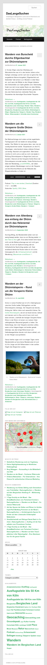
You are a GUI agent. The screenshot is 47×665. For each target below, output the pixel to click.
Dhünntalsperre (35, 110)
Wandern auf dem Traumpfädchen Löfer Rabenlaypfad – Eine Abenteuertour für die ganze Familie (23, 534)
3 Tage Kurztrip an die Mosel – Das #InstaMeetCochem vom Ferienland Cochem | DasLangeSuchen (23, 499)
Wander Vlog (30, 112)
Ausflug (25, 586)
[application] (23, 177)
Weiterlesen (10, 99)
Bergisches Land (10, 106)
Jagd (21, 622)
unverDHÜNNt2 (25, 164)
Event (8, 610)
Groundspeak (13, 621)
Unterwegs (20, 106)
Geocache (20, 612)
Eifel (39, 607)
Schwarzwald (29, 632)
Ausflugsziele (21, 101)
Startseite (9, 39)
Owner (37, 629)
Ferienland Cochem (33, 610)
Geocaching (16, 617)
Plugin (38, 447)
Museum (15, 629)
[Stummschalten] (32, 177)
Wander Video (29, 106)
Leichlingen (22, 625)
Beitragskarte (28, 39)
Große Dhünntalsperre (12, 313)
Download (29, 183)
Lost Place (32, 624)
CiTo (29, 607)
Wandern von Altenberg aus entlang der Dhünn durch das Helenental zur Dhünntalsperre (18, 221)
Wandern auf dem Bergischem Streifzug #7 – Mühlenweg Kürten (24, 492)
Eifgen (7, 112)
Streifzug (19, 636)
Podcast (18, 39)
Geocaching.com (32, 617)
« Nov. (12, 569)
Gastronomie (11, 613)
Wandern (37, 106)
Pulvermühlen (36, 270)
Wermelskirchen (30, 399)
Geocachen (28, 613)
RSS (20, 188)
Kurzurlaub (11, 625)
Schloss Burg (19, 632)
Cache (26, 607)
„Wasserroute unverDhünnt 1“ (22, 254)
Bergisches (9, 110)
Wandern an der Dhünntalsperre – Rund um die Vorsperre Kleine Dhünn (19, 289)
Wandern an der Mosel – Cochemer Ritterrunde (23, 474)
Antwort (31, 206)
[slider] (37, 177)
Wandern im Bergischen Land (28, 272)
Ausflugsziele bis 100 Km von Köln (24, 599)
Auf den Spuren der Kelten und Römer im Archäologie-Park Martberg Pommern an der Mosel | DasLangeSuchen (24, 509)
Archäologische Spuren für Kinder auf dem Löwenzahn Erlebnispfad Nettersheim (24, 514)
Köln (17, 625)
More (24, 188)
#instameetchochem (14, 587)
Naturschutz (29, 628)
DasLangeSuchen (17, 13)
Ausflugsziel (33, 587)
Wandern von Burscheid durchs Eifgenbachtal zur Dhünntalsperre (19, 57)
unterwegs (30, 397)
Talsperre (22, 112)
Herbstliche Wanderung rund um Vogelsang (22, 462)
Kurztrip (32, 621)
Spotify (15, 188)
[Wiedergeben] (8, 177)
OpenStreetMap (22, 447)
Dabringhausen (22, 395)
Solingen (11, 635)
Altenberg (8, 268)
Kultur (26, 621)
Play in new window (17, 183)
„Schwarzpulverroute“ (25, 252)
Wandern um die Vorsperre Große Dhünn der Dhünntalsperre (18, 127)
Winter (7, 114)
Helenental (28, 270)
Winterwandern (15, 114)
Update (33, 635)
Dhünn (27, 110)
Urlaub (39, 636)
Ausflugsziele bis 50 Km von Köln (25, 104)
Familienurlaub (20, 610)
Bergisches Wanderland (15, 607)
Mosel (9, 628)
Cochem (34, 607)
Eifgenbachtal (14, 112)
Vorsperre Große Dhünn (12, 206)
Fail (12, 610)
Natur (18, 397)
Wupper (9, 648)
